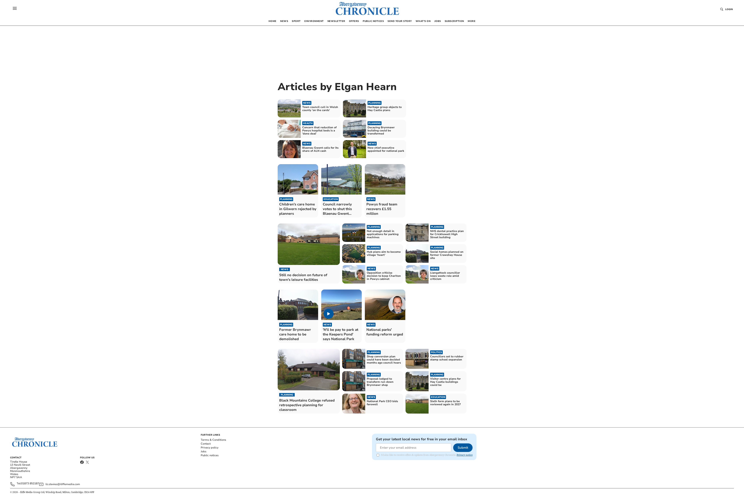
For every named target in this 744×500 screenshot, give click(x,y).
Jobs (203, 451)
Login (729, 9)
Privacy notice (465, 454)
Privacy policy (209, 447)
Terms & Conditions (213, 440)
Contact (206, 444)
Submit (463, 448)
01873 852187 (30, 483)
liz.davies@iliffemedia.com (63, 484)
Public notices (210, 455)
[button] (14, 8)
